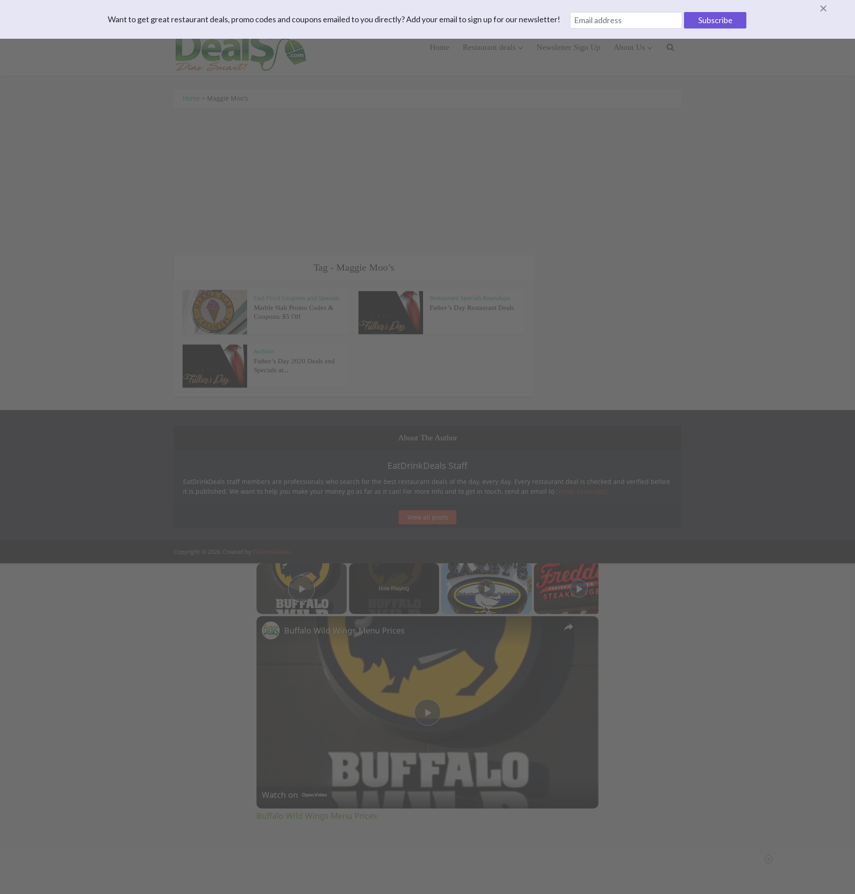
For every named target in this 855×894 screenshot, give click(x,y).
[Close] (834, 8)
